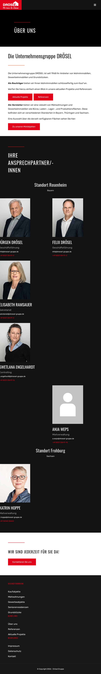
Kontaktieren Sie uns (22, 562)
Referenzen (43, 97)
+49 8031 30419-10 (60, 442)
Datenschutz (14, 651)
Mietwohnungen (16, 596)
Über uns (12, 624)
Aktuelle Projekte (20, 97)
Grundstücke (14, 612)
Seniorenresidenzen (18, 607)
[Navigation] (95, 5)
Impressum (14, 646)
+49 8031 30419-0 (59, 255)
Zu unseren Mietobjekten (23, 126)
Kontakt (12, 656)
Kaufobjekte (14, 591)
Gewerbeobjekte (16, 602)
